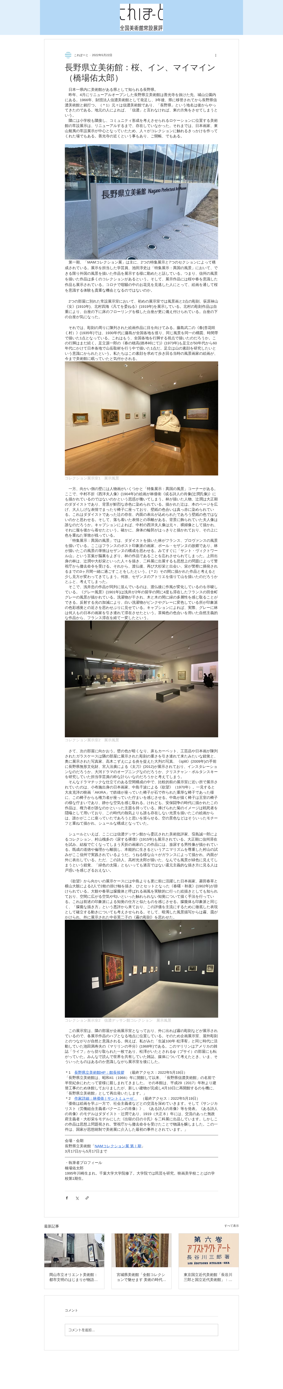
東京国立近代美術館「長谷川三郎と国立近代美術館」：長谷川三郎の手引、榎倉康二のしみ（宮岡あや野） (208, 1277)
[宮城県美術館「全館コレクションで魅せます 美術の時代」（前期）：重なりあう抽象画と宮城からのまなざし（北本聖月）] (142, 1250)
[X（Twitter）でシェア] (77, 1198)
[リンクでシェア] (87, 1198)
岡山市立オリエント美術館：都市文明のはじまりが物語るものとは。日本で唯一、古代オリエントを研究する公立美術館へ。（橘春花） (73, 1277)
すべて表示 (231, 1225)
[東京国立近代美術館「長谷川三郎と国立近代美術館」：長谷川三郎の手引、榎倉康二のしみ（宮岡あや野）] (209, 1250)
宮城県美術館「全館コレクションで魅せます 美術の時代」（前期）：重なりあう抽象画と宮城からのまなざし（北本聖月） (141, 1277)
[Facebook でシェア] (67, 1198)
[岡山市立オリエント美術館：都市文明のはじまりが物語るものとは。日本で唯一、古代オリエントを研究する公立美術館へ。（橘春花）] (74, 1250)
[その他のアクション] (215, 55)
